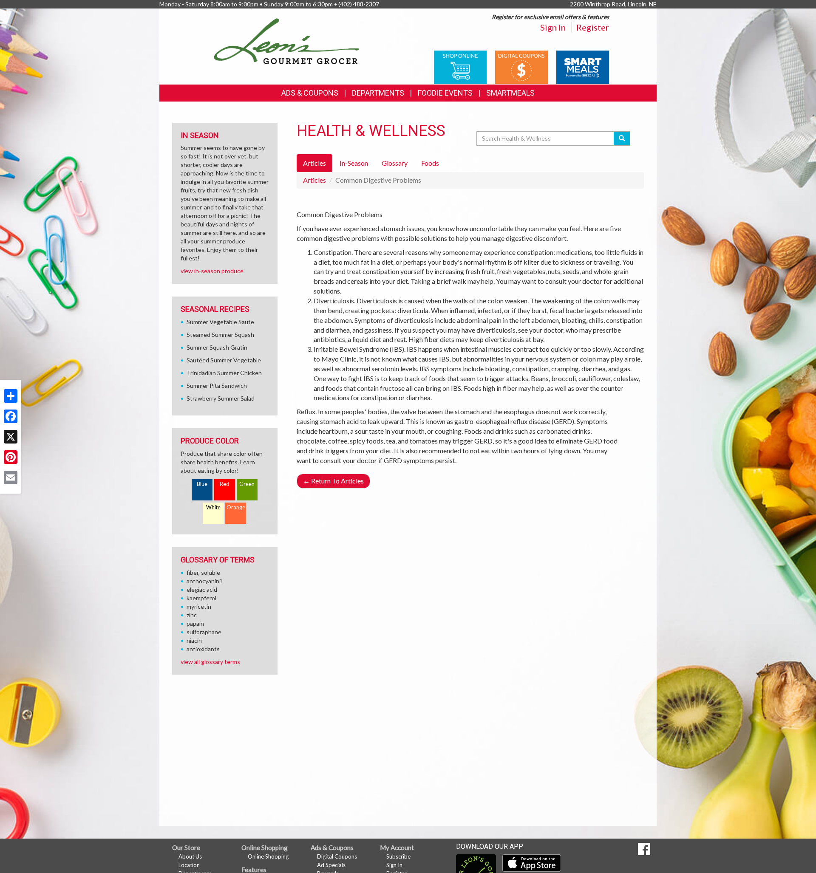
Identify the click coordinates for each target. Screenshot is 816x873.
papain (195, 623)
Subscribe (398, 856)
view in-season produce (212, 270)
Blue (202, 484)
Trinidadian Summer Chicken (224, 372)
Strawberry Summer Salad (221, 398)
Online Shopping (268, 856)
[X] (10, 436)
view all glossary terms (210, 661)
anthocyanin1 (205, 581)
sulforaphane (204, 632)
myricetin (199, 606)
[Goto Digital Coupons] (521, 66)
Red (224, 484)
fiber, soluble (203, 572)
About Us (190, 856)
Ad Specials (331, 865)
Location (189, 865)
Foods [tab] (430, 163)
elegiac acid (202, 589)
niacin (194, 640)
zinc (192, 615)
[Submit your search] (622, 138)
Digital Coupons (337, 856)
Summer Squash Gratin (217, 347)
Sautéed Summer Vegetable (224, 360)
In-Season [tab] (354, 163)
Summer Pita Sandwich (217, 385)
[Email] (10, 477)
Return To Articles (333, 481)
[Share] (10, 395)
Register (592, 27)
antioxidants (203, 649)
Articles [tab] (314, 163)
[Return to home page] (287, 40)
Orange (236, 507)
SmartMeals (510, 92)
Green (247, 484)
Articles (314, 180)
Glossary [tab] (395, 163)
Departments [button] (378, 92)
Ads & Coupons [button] (309, 92)
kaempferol (201, 598)
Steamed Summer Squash (220, 334)
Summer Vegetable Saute (220, 321)
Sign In (553, 27)
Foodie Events (445, 92)
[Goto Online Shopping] (460, 66)
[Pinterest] (10, 457)
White (213, 507)
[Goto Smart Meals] (582, 66)
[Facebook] (10, 416)
